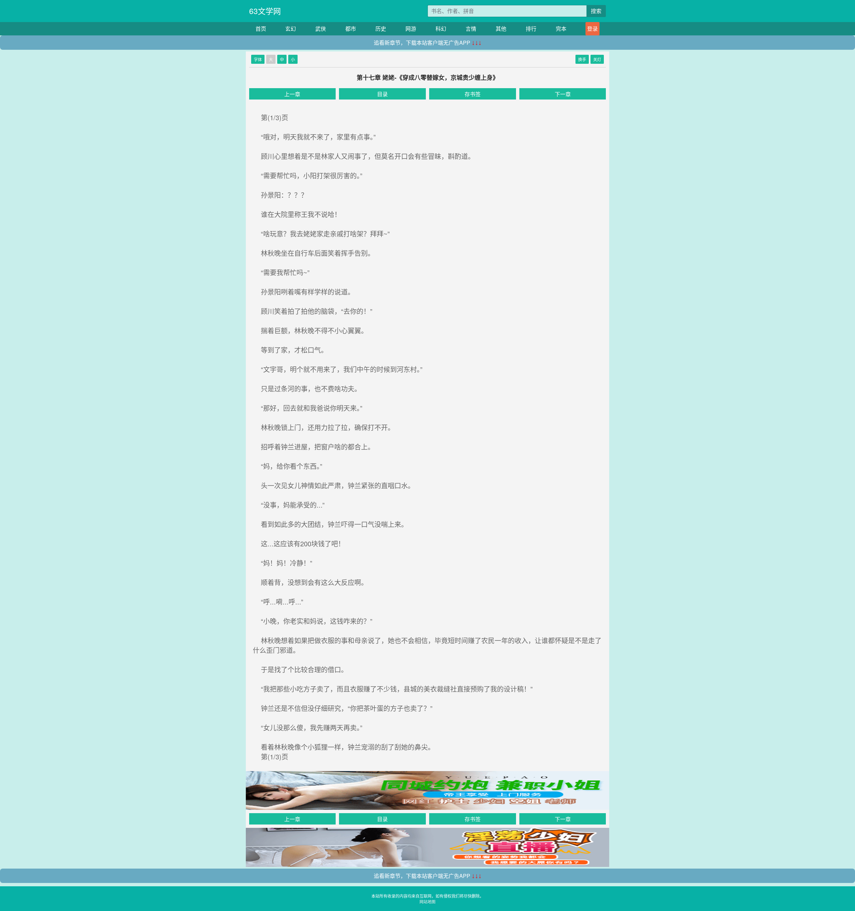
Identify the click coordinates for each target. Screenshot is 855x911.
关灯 (597, 59)
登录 (592, 28)
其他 (501, 28)
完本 (561, 28)
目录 (382, 94)
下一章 (563, 94)
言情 (471, 28)
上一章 (292, 94)
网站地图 (427, 901)
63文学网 (265, 10)
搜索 (596, 11)
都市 (350, 28)
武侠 (320, 28)
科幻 (441, 28)
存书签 (473, 94)
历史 (380, 28)
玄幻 (290, 28)
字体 (258, 59)
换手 (582, 59)
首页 (260, 28)
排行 (531, 28)
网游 (410, 28)
